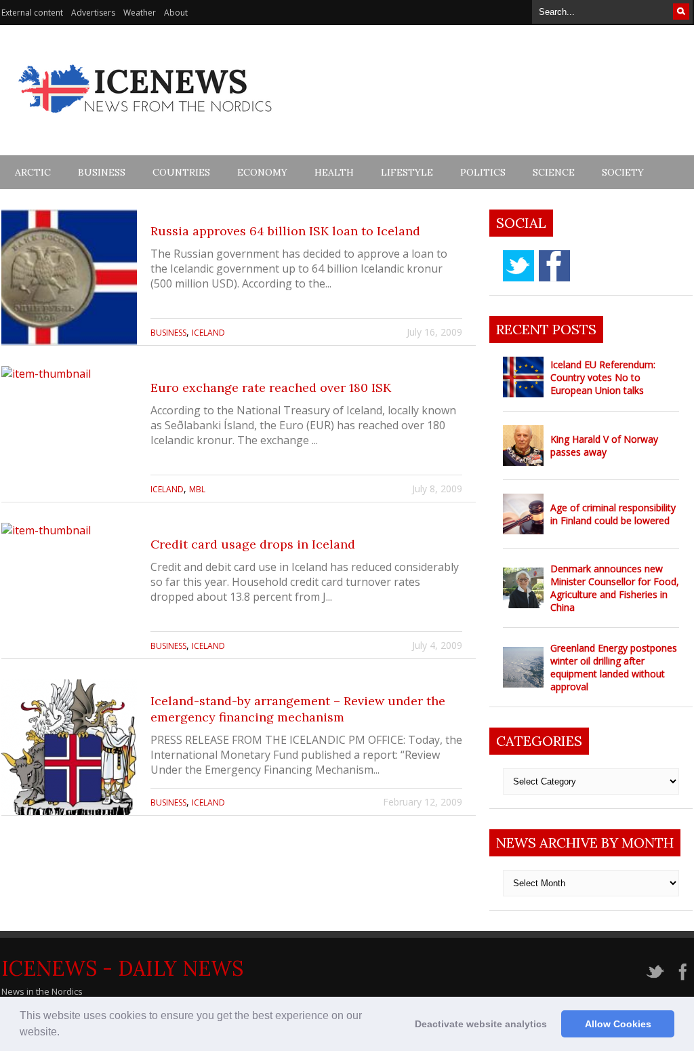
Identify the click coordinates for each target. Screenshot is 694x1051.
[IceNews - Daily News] (146, 120)
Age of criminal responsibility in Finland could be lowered (613, 514)
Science (554, 172)
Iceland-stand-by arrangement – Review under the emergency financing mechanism (297, 709)
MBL (197, 489)
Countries (181, 172)
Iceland (208, 332)
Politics (483, 172)
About (176, 12)
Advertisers (93, 12)
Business (101, 172)
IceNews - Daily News (122, 968)
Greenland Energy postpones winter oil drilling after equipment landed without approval (613, 667)
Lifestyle (407, 172)
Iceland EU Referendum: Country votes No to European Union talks (602, 377)
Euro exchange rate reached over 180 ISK (270, 387)
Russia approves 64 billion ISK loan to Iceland (285, 231)
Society (623, 172)
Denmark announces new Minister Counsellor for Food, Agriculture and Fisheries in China (614, 588)
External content (32, 12)
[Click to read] (69, 277)
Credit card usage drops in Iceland (252, 544)
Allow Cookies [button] (618, 1023)
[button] (64, 1033)
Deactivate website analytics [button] (481, 1023)
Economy (262, 172)
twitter (518, 265)
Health (334, 172)
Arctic (33, 172)
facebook (554, 265)
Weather (139, 12)
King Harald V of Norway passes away (604, 445)
